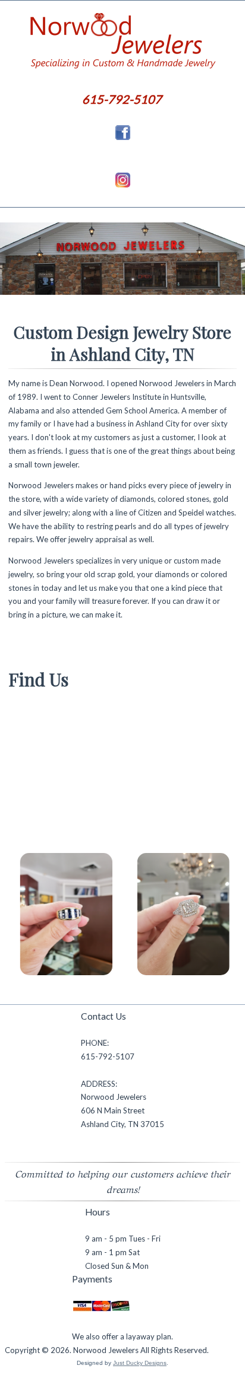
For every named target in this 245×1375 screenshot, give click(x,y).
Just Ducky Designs (140, 1363)
